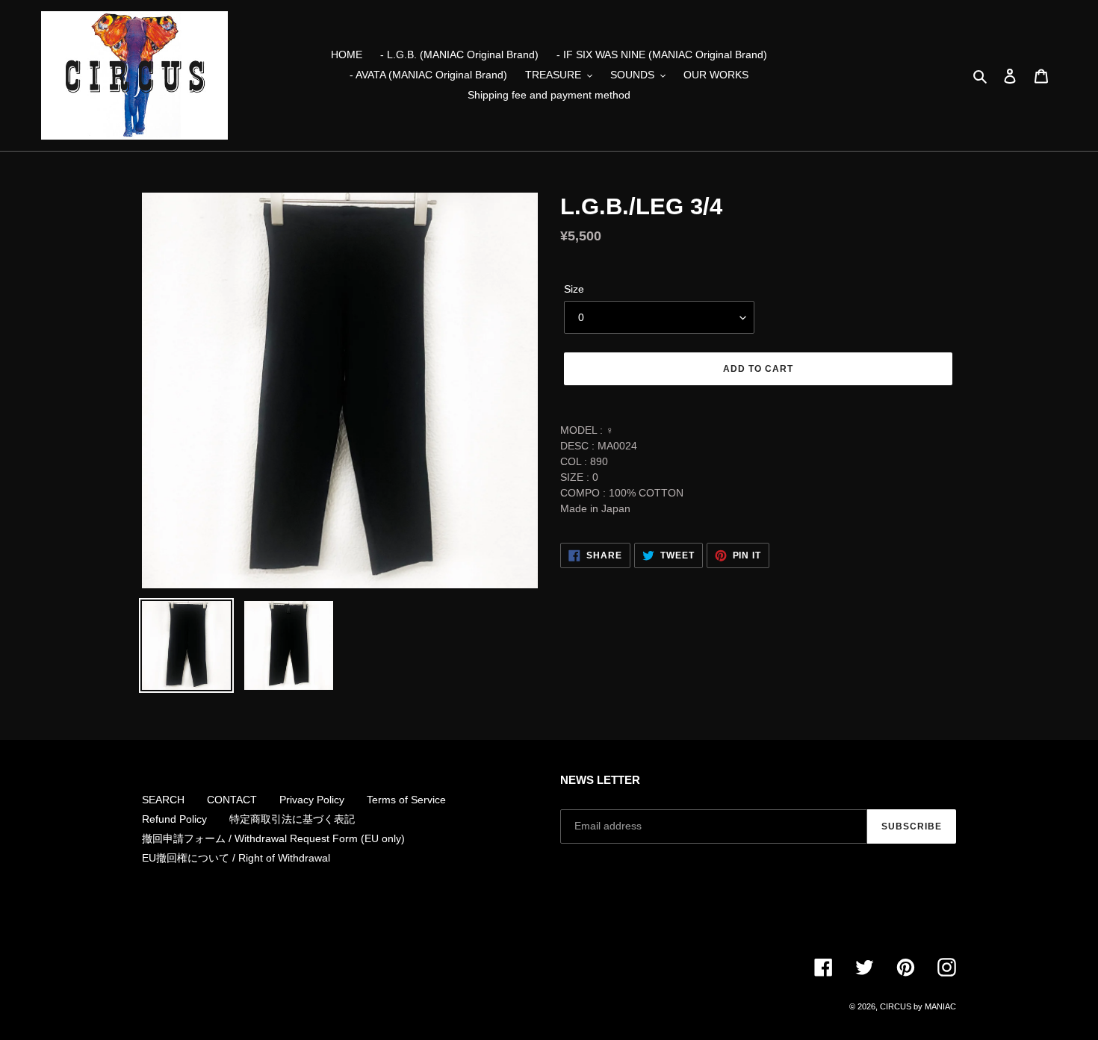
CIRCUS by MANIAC (918, 1006)
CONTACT (232, 800)
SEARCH (163, 800)
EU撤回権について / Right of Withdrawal (236, 858)
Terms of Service (406, 800)
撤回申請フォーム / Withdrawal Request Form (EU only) (273, 838)
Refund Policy (174, 819)
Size (574, 289)
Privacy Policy (311, 800)
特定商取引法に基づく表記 (292, 819)
